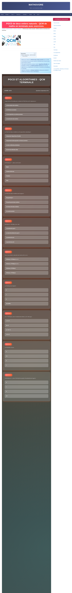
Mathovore (36, 4)
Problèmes (56, 55)
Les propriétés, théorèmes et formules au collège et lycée (61, 69)
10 (6, 356)
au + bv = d (8, 329)
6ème (55, 30)
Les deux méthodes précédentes (13, 145)
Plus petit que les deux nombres (12, 202)
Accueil (2, 14)
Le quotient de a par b (10, 228)
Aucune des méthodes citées (12, 149)
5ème (55, 33)
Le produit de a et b (10, 242)
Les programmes (57, 52)
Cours (12, 14)
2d (6, 395)
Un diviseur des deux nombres (12, 206)
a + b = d (8, 320)
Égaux (7, 166)
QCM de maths (9, 28)
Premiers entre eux (10, 171)
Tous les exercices (57, 25)
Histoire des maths (57, 60)
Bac (34, 14)
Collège (55, 28)
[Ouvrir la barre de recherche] (70, 14)
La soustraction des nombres (12, 118)
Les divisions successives (11, 109)
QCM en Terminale (17, 28)
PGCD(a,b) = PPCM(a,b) (11, 268)
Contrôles (24, 14)
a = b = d (8, 334)
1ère (54, 47)
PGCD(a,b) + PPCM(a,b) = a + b (12, 263)
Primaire (6, 14)
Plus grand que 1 (9, 197)
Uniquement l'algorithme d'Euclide (13, 136)
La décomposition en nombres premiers (14, 114)
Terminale (55, 49)
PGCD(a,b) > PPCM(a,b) (11, 272)
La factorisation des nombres (12, 105)
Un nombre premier (10, 211)
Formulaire (56, 66)
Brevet (30, 14)
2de (54, 44)
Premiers (8, 175)
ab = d (7, 325)
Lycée (55, 41)
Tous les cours (56, 22)
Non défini (8, 303)
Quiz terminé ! (25, 56)
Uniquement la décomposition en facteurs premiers (17, 140)
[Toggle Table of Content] (34, 53)
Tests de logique (57, 63)
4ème (55, 36)
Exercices (18, 14)
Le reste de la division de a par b (12, 233)
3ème (55, 39)
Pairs (7, 180)
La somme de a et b (10, 237)
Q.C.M (38, 14)
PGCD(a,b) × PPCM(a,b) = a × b (12, 259)
